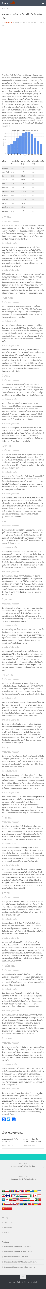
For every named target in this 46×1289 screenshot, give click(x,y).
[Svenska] (21, 1205)
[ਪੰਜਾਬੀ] (28, 1201)
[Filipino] (28, 1205)
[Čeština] (18, 1192)
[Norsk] (21, 1201)
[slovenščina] (14, 1205)
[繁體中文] (10, 1209)
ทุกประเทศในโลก (15, 1282)
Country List (8, 1222)
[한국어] (7, 1201)
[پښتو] (35, 1201)
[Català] (14, 1192)
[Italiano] (32, 1196)
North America (8, 1227)
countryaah (8, 22)
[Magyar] (25, 1196)
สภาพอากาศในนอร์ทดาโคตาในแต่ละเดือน (19, 1267)
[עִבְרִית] (14, 1196)
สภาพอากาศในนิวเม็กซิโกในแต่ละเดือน (18, 1252)
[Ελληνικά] (32, 1192)
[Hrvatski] (21, 1196)
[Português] (39, 1201)
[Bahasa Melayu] (18, 1201)
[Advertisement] (23, 51)
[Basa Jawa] (39, 1196)
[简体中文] (7, 1209)
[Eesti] (39, 1192)
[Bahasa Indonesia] (28, 1196)
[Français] (10, 1196)
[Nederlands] (25, 1201)
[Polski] (32, 1201)
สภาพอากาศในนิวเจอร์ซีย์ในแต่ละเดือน (18, 1246)
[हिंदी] (18, 1196)
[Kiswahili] (25, 1205)
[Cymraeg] (21, 1192)
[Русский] (7, 1205)
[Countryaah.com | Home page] (10, 3)
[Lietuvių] (10, 1201)
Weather (5, 8)
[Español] (35, 1192)
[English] (39, 1205)
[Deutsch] (28, 1192)
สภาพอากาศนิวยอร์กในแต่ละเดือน (16, 1257)
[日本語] (35, 1196)
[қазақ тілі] (3, 1201)
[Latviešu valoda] (14, 1201)
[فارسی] (3, 1196)
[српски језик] (18, 1205)
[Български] (7, 1192)
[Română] (3, 1205)
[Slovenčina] (10, 1205)
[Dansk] (25, 1192)
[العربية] (3, 1192)
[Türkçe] (32, 1205)
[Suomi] (7, 1196)
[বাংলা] (10, 1192)
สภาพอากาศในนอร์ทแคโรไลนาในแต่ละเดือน (20, 1262)
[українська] (35, 1205)
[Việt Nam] (3, 1209)
